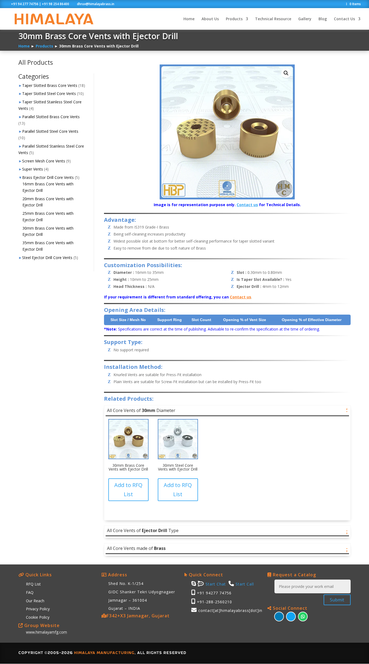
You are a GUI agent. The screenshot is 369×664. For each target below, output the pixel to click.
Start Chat (215, 584)
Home (188, 19)
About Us (210, 19)
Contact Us (344, 19)
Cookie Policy (37, 617)
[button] (286, 73)
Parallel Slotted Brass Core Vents (51, 116)
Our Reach (35, 600)
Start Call (245, 584)
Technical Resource (273, 19)
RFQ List (33, 584)
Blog (322, 19)
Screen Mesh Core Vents (43, 161)
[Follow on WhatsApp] (303, 616)
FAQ (29, 592)
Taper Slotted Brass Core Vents (49, 85)
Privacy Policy (38, 608)
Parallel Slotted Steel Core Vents (50, 131)
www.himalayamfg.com (46, 632)
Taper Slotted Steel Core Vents (49, 93)
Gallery (304, 19)
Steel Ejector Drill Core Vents (47, 257)
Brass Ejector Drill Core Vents (48, 177)
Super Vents (32, 169)
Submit (337, 600)
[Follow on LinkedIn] (279, 616)
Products (234, 19)
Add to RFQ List (128, 489)
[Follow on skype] (291, 616)
